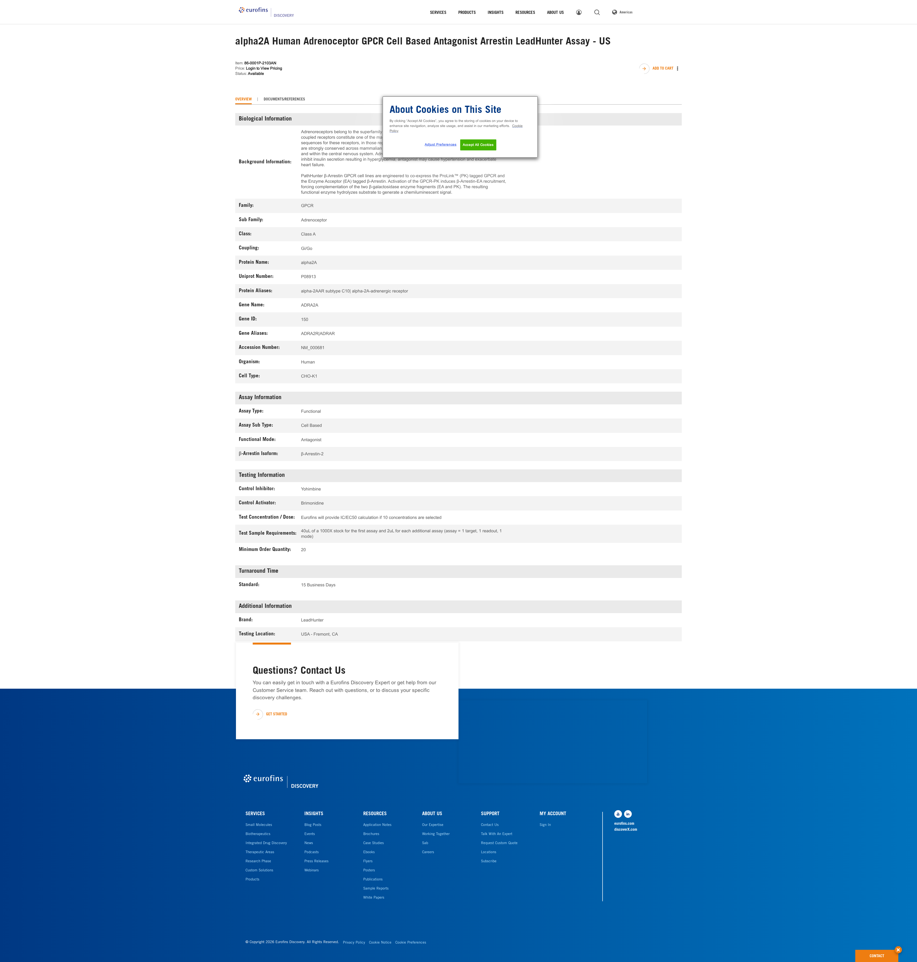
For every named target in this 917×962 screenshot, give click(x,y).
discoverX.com (625, 830)
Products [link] (252, 879)
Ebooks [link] (369, 852)
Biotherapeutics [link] (258, 834)
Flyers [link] (368, 861)
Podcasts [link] (311, 852)
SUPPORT (490, 814)
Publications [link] (373, 879)
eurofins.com (624, 824)
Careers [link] (428, 852)
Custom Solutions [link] (259, 870)
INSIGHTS (313, 814)
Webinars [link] (311, 870)
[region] (460, 127)
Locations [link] (488, 852)
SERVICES (255, 814)
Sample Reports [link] (376, 889)
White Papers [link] (373, 898)
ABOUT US (432, 814)
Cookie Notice (380, 943)
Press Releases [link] (316, 861)
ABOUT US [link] (555, 13)
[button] (898, 947)
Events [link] (309, 834)
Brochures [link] (371, 834)
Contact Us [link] (490, 825)
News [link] (308, 843)
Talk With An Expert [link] (496, 834)
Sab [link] (425, 843)
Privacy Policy (354, 943)
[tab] (243, 99)
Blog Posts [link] (312, 825)
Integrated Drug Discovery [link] (266, 843)
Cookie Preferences (410, 943)
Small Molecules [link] (259, 825)
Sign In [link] (545, 825)
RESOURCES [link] (525, 13)
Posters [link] (369, 870)
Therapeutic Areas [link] (260, 852)
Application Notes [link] (377, 825)
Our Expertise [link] (432, 825)
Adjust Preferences (441, 144)
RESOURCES (375, 814)
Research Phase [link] (258, 861)
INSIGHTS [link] (495, 13)
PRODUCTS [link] (467, 13)
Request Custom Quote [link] (499, 843)
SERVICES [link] (438, 13)
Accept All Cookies (478, 145)
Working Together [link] (436, 834)
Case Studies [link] (373, 843)
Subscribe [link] (489, 861)
